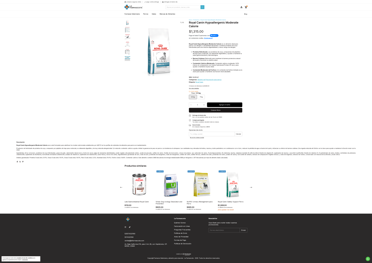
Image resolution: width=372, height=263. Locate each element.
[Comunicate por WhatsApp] (368, 259)
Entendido (25, 259)
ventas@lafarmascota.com (134, 241)
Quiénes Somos (180, 223)
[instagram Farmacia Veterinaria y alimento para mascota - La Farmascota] (125, 227)
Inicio (190, 20)
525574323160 (130, 234)
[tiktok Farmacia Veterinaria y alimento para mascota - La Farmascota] (129, 227)
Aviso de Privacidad (181, 237)
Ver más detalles (194, 88)
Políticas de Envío (180, 233)
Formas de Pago (180, 240)
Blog (245, 14)
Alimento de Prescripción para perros (209, 79)
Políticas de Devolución (182, 244)
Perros (145, 14)
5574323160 (129, 237)
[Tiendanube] (183, 255)
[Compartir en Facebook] (17, 162)
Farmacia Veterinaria (132, 14)
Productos (196, 20)
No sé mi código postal (197, 137)
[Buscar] (202, 7)
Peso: (196, 93)
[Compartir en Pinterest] (23, 162)
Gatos (154, 14)
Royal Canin (199, 82)
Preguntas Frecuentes (182, 230)
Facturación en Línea (182, 226)
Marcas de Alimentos (167, 14)
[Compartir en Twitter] (20, 162)
